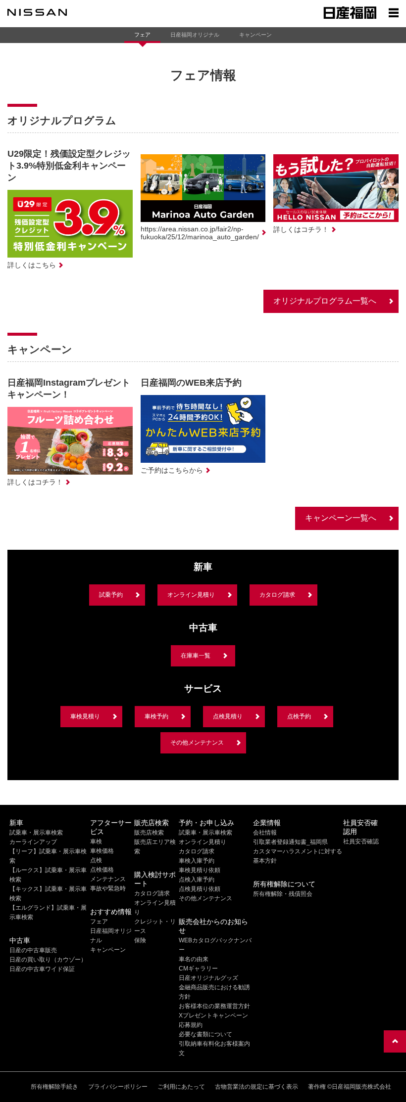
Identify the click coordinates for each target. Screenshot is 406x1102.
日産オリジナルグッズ (208, 977)
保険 (140, 940)
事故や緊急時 (108, 888)
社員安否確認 (361, 841)
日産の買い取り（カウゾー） (48, 959)
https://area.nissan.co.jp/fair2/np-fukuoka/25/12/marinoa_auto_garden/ (200, 233)
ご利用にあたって (181, 1086)
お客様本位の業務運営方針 (214, 1006)
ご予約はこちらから (172, 470)
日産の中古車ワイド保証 (42, 969)
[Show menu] (393, 12)
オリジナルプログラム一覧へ (324, 301)
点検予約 (299, 716)
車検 (96, 841)
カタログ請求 (277, 594)
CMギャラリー (198, 968)
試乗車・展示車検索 (36, 832)
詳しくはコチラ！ (301, 229)
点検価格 (102, 869)
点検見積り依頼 (199, 888)
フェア (142, 35)
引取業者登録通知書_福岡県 (290, 841)
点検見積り (228, 716)
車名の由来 (193, 959)
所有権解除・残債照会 (282, 893)
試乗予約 (111, 594)
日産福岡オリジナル (194, 35)
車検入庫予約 (196, 860)
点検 (96, 860)
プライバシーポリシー (118, 1086)
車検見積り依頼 (199, 870)
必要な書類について (205, 1034)
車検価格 (102, 850)
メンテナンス (108, 879)
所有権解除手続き (54, 1086)
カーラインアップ (33, 841)
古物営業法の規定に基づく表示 (256, 1086)
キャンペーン (255, 35)
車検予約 (156, 716)
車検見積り (85, 716)
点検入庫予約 (196, 879)
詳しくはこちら (31, 265)
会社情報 (265, 832)
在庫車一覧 (195, 655)
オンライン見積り (191, 594)
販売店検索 (149, 832)
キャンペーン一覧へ (340, 518)
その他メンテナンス (197, 742)
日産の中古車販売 (33, 950)
